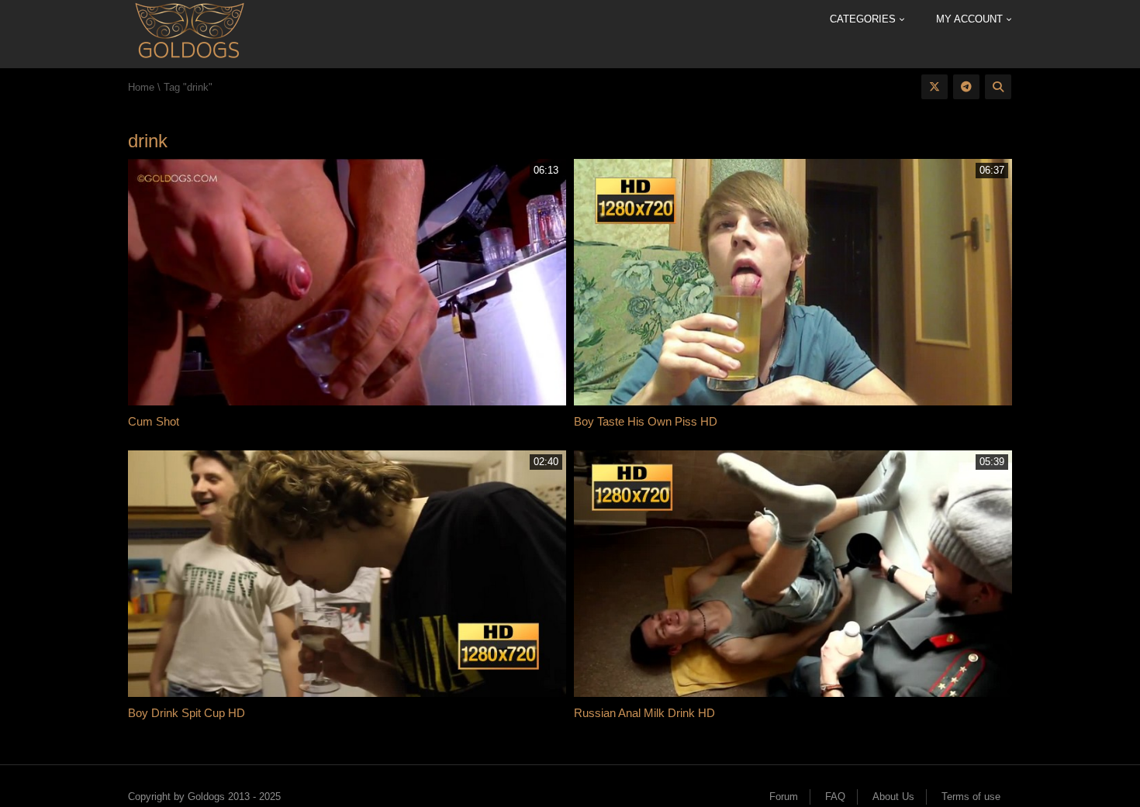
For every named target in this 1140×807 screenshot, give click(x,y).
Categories (864, 19)
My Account (971, 19)
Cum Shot (153, 421)
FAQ (835, 796)
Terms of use (970, 796)
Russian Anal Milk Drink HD (644, 712)
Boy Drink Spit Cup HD (186, 712)
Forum (783, 796)
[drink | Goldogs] (189, 33)
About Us (893, 796)
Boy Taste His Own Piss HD (645, 421)
